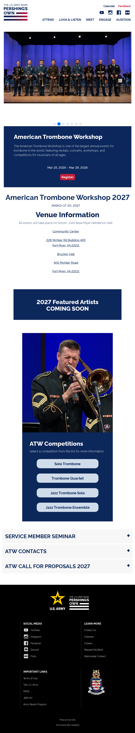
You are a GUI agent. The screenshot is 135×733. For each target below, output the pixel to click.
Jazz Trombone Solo (67, 492)
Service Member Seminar (40, 536)
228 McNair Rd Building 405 (65, 240)
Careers (88, 643)
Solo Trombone (67, 463)
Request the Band (93, 649)
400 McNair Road (66, 262)
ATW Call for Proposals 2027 (47, 565)
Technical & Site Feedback (67, 724)
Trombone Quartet (68, 478)
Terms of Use (30, 678)
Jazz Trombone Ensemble (68, 507)
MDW (26, 691)
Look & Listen (70, 19)
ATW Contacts (26, 550)
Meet (90, 19)
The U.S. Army (30, 684)
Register (68, 177)
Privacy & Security (67, 719)
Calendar (109, 6)
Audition (123, 19)
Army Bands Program (35, 704)
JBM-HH (27, 697)
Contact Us (90, 629)
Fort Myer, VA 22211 (65, 245)
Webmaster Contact (95, 656)
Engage (105, 19)
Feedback (124, 6)
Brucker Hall (66, 254)
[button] (7, 80)
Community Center (66, 231)
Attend (48, 19)
